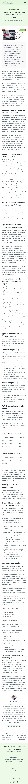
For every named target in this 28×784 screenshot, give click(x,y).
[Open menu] (24, 2)
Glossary (9, 749)
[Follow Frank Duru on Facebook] (8, 726)
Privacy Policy (11, 751)
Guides (13, 746)
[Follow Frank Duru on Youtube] (16, 726)
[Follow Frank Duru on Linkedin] (19, 726)
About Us (6, 746)
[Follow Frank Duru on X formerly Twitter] (11, 726)
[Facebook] (10, 782)
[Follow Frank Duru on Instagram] (14, 726)
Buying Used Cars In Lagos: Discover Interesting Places (7, 736)
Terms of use (17, 749)
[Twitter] (14, 782)
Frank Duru (9, 20)
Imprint (19, 751)
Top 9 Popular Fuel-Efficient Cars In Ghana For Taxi (21, 736)
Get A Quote (21, 746)
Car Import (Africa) (14, 9)
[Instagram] (17, 782)
